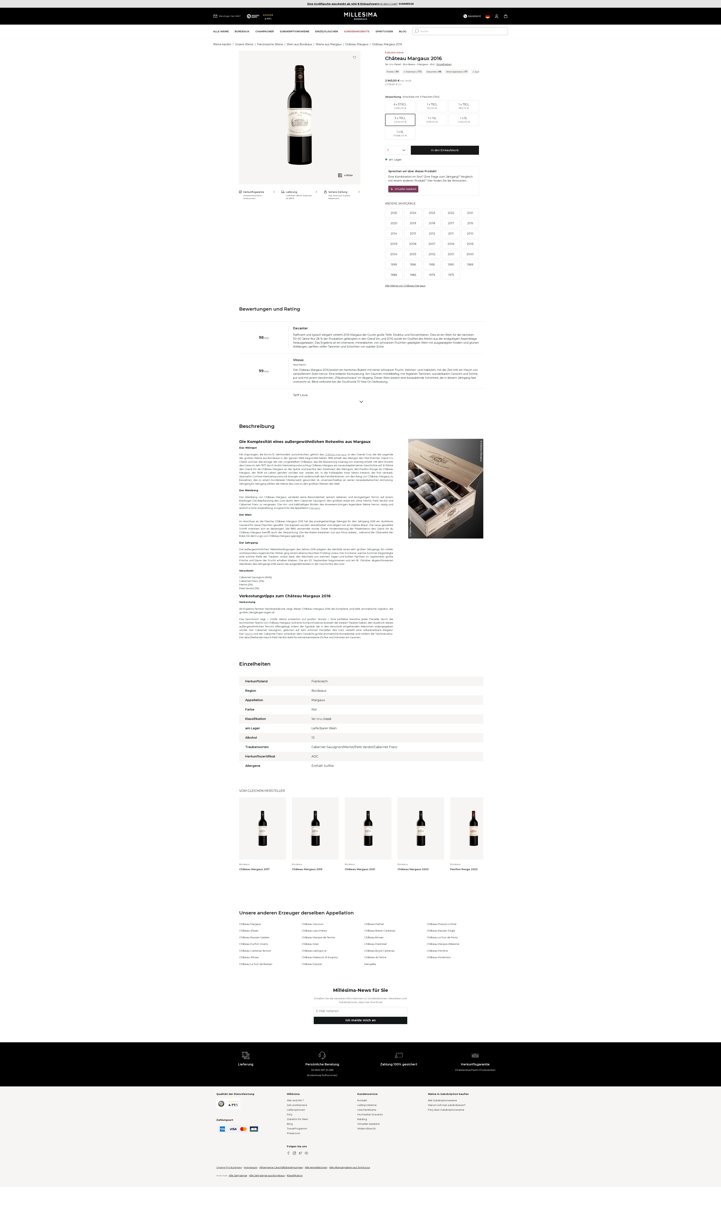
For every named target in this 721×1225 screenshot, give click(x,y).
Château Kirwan (374, 937)
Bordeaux (409, 64)
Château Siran (310, 943)
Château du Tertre (375, 957)
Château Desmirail (375, 943)
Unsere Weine (244, 44)
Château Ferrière (437, 950)
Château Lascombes (314, 930)
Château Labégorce (314, 950)
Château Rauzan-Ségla (441, 930)
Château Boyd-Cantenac (379, 950)
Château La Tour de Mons (442, 937)
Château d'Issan (248, 930)
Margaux (422, 64)
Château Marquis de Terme (318, 937)
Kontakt (362, 1100)
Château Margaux (356, 44)
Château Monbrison (439, 957)
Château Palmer (374, 924)
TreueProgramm (297, 1128)
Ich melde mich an (360, 1020)
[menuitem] (221, 31)
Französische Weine (270, 44)
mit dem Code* (352, 3)
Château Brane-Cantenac (380, 930)
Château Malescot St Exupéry (320, 957)
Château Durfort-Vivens (253, 943)
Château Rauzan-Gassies (254, 937)
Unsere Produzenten (229, 1167)
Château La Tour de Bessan (255, 964)
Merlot (249, 633)
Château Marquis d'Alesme (443, 943)
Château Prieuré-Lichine (441, 924)
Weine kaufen (222, 44)
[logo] (360, 16)
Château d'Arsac (249, 957)
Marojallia (370, 964)
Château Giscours (312, 924)
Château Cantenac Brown (255, 950)
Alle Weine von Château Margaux (405, 285)
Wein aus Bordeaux (299, 44)
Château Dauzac (312, 964)
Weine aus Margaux (329, 44)
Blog (290, 1123)
